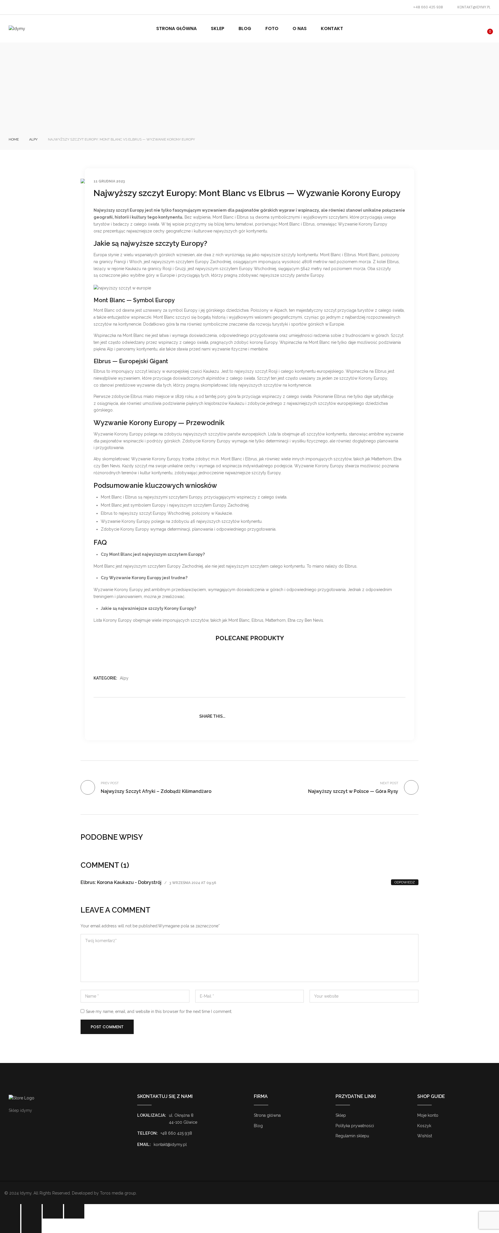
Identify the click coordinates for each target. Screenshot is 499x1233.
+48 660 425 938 (428, 7)
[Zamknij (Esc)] (74, 1211)
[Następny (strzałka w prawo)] (31, 1226)
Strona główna (267, 1115)
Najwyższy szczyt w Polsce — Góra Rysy (353, 791)
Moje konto (427, 1115)
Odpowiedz (404, 882)
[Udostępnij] (53, 1211)
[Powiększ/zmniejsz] (10, 1211)
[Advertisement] (249, 93)
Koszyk (424, 1125)
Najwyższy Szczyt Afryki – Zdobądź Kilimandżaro (156, 791)
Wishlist (424, 1136)
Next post (389, 783)
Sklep (341, 1115)
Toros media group (118, 1193)
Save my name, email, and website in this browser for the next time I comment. (159, 1011)
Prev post (110, 783)
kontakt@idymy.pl (473, 7)
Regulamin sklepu (352, 1136)
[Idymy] (17, 28)
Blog (258, 1125)
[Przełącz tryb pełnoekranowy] (31, 1211)
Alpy (33, 139)
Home (14, 139)
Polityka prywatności (355, 1125)
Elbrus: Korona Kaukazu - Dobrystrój (121, 882)
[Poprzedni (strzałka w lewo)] (10, 1226)
